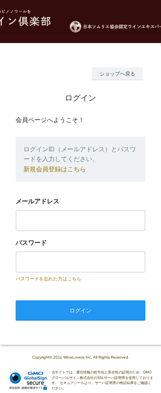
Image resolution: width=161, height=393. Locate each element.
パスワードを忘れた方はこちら (48, 279)
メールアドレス (37, 201)
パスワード (31, 242)
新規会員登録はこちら (54, 169)
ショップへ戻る (117, 74)
